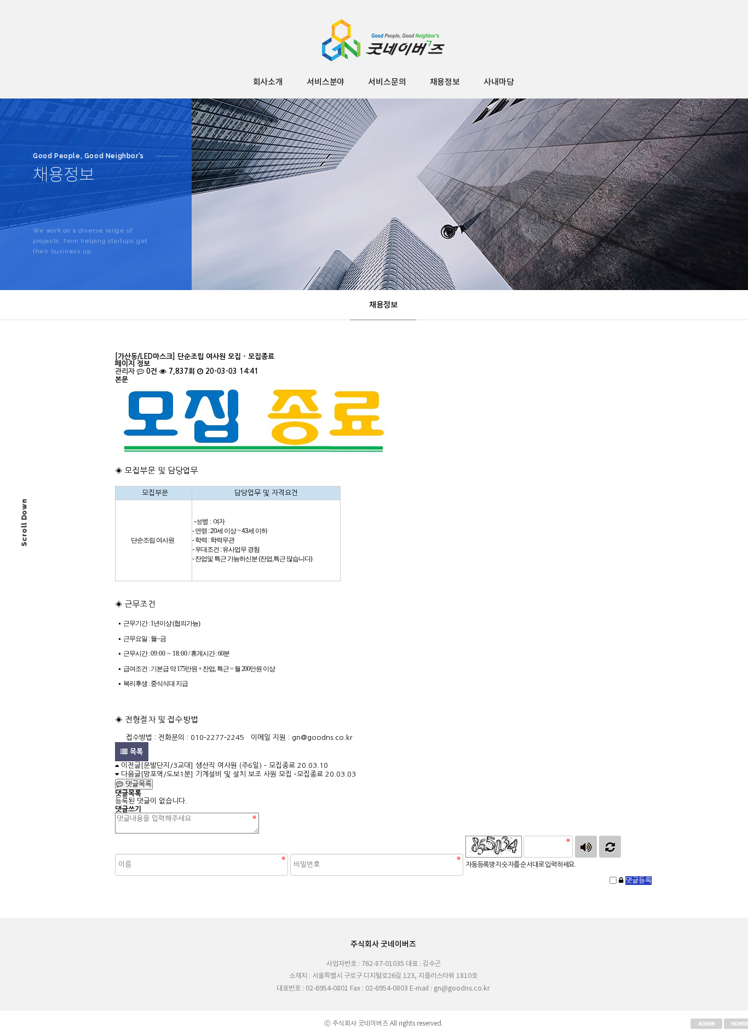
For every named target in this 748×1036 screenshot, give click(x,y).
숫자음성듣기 (586, 847)
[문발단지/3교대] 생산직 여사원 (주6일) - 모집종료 (218, 765)
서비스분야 (325, 82)
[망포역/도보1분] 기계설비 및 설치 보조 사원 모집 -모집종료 (232, 774)
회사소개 (268, 82)
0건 (150, 371)
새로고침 (610, 847)
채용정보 (445, 82)
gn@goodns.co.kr (322, 737)
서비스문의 (387, 82)
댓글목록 (137, 784)
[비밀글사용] (621, 880)
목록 (135, 751)
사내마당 (499, 82)
